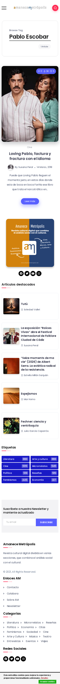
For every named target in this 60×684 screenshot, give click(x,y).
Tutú (24, 304)
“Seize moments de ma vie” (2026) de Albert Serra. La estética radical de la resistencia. (38, 364)
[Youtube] (33, 273)
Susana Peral (25, 167)
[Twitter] (27, 273)
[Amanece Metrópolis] (30, 8)
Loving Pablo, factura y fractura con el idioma (30, 156)
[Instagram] (38, 273)
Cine (29, 147)
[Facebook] (21, 273)
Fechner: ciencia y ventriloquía (33, 423)
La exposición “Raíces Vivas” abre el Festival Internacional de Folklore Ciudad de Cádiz (38, 334)
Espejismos (29, 394)
